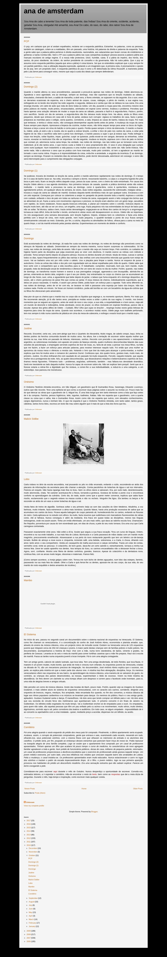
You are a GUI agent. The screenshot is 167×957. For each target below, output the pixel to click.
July (30, 905)
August (32, 902)
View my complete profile (34, 806)
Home (84, 789)
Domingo (29, 238)
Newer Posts (29, 789)
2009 (29, 931)
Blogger (94, 812)
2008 (29, 934)
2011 (29, 842)
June (31, 909)
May (31, 912)
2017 (29, 821)
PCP (26, 41)
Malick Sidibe (31, 418)
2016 (29, 824)
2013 (29, 835)
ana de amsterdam (54, 11)
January (32, 926)
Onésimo (29, 381)
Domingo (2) (30, 86)
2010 (29, 845)
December (33, 848)
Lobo (26, 479)
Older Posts (138, 789)
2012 (29, 838)
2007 (29, 938)
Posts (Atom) (40, 793)
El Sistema (30, 634)
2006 (29, 941)
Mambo (28, 580)
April (31, 916)
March (31, 919)
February (32, 923)
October (32, 855)
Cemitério (29, 727)
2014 (29, 831)
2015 (29, 828)
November (33, 852)
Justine (28, 328)
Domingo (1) (30, 170)
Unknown (30, 802)
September (33, 898)
